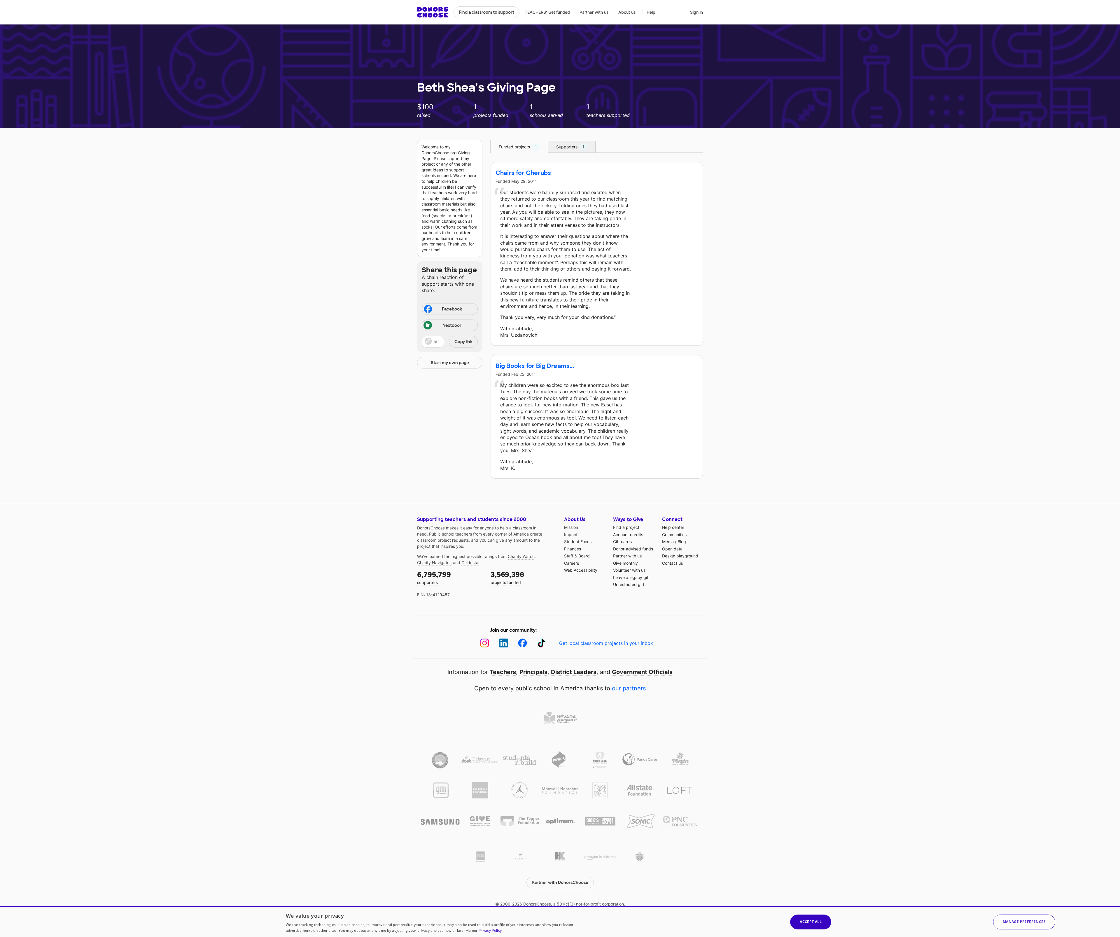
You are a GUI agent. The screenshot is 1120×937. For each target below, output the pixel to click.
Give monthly (625, 563)
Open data (672, 548)
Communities (674, 534)
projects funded (507, 577)
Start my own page (450, 362)
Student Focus (578, 541)
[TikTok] (541, 643)
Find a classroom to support (486, 12)
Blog (682, 541)
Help (651, 12)
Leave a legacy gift (631, 577)
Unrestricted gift (628, 584)
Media (668, 541)
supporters (434, 577)
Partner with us (594, 12)
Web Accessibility (580, 570)
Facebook (452, 309)
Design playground (680, 555)
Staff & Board (577, 555)
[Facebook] (522, 643)
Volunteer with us (629, 570)
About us (627, 12)
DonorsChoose (432, 12)
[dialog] (560, 921)
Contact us (672, 563)
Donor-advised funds (633, 548)
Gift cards (622, 541)
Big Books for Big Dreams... (535, 366)
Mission (571, 527)
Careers (571, 563)
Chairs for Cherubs (523, 173)
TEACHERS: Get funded (547, 12)
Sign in (696, 12)
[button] (450, 342)
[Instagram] (484, 643)
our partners (629, 688)
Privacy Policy (490, 930)
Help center (673, 527)
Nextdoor (451, 325)
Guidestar (470, 562)
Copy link (463, 341)
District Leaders (573, 671)
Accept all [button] (811, 921)
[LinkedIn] (503, 643)
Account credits (628, 534)
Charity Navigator (434, 562)
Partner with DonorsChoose (560, 882)
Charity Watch (521, 556)
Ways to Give (628, 519)
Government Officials (642, 671)
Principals (533, 671)
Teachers (503, 671)
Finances (572, 548)
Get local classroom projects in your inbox (606, 643)
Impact (571, 534)
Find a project (626, 527)
